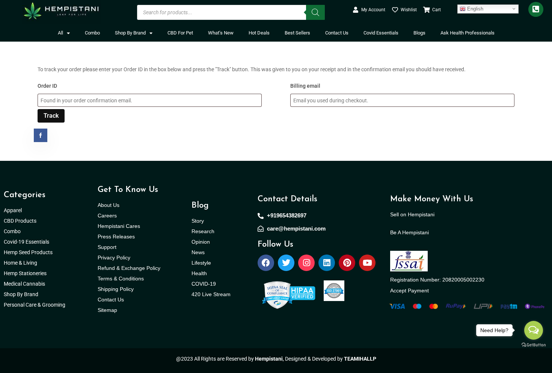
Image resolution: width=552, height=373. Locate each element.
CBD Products (20, 221)
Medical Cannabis (25, 284)
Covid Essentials (380, 33)
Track (51, 115)
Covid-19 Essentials (30, 242)
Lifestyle (201, 263)
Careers (107, 216)
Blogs (419, 33)
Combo (92, 33)
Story (198, 221)
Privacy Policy (114, 258)
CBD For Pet (180, 33)
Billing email (305, 86)
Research (203, 231)
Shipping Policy (116, 289)
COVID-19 (204, 284)
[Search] (315, 12)
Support (107, 247)
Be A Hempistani (409, 232)
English (474, 8)
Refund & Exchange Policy (129, 268)
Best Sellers (297, 33)
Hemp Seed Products (30, 252)
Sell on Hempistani (412, 214)
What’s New (221, 33)
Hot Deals (259, 33)
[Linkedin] (326, 263)
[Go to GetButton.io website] (534, 344)
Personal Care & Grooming (34, 305)
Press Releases (116, 237)
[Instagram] (306, 263)
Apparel (13, 210)
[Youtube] (367, 263)
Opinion (201, 242)
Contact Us (336, 33)
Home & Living (21, 263)
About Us (108, 205)
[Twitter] (286, 263)
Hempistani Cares (119, 226)
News (198, 252)
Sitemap (107, 310)
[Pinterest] (347, 263)
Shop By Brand (130, 33)
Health (199, 273)
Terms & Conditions (121, 279)
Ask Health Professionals (467, 33)
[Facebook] (266, 263)
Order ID (47, 86)
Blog (200, 205)
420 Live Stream (211, 294)
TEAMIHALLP (360, 359)
